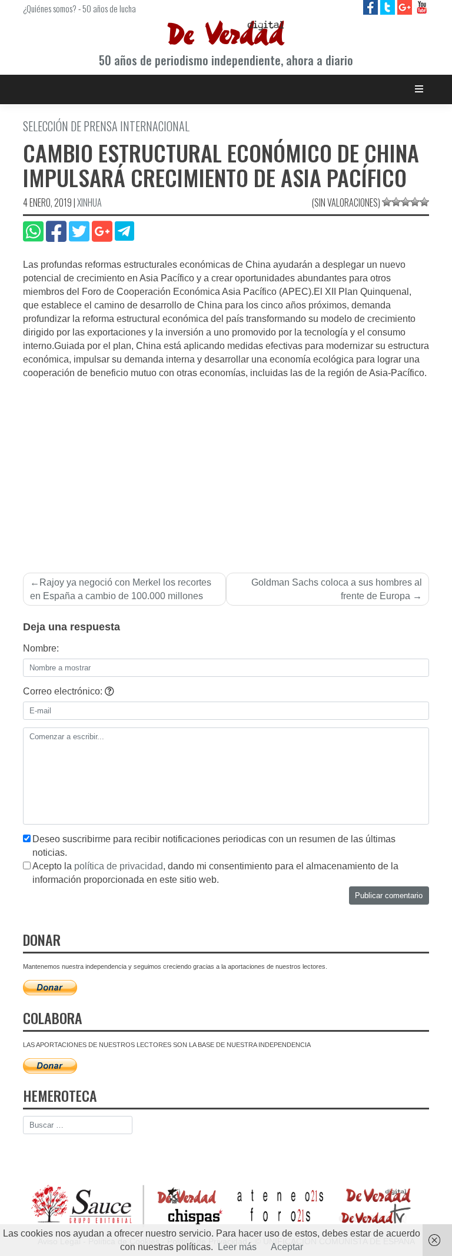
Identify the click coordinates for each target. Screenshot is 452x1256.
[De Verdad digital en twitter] (388, 7)
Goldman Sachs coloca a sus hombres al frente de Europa (336, 589)
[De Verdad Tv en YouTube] (421, 7)
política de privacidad (118, 866)
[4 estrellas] (415, 202)
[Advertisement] (226, 468)
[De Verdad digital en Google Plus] (405, 7)
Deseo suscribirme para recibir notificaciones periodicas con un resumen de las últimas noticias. (214, 846)
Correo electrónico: (64, 691)
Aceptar (287, 1247)
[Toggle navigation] (419, 89)
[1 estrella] (386, 202)
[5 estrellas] (424, 202)
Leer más (237, 1247)
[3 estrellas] (405, 202)
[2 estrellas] (396, 202)
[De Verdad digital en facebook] (371, 7)
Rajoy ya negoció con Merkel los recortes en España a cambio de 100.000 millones (120, 589)
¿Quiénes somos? (50, 8)
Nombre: (41, 648)
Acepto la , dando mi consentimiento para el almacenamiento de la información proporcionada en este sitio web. (215, 873)
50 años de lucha (109, 8)
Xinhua (89, 202)
